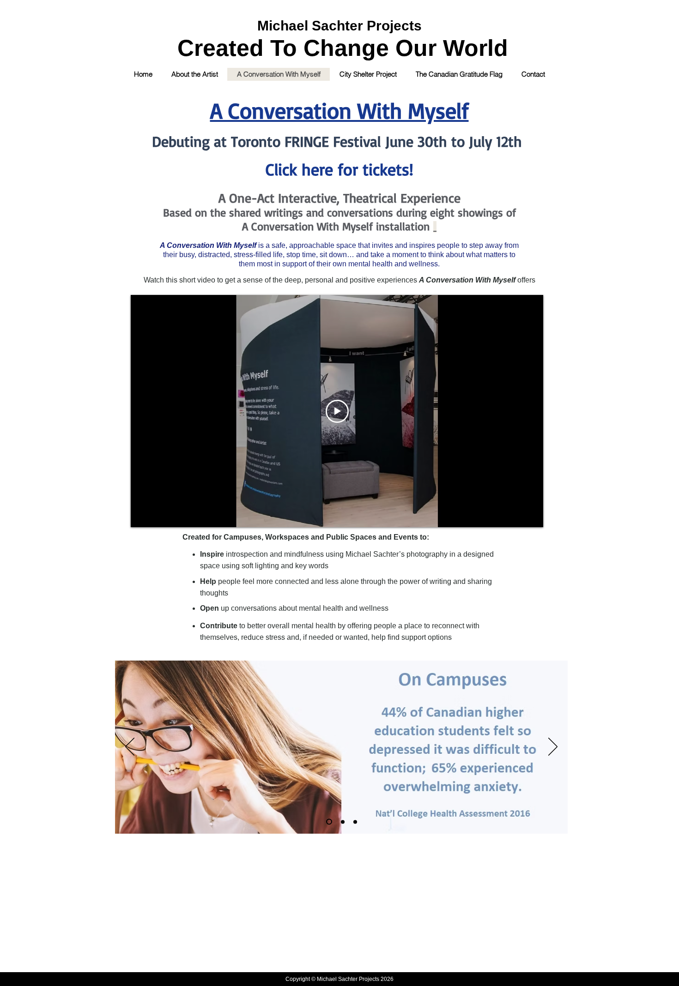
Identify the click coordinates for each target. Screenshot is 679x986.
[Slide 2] (343, 822)
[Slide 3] (355, 822)
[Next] (553, 747)
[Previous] (129, 747)
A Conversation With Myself (339, 110)
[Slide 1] (329, 822)
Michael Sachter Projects (339, 25)
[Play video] (337, 411)
